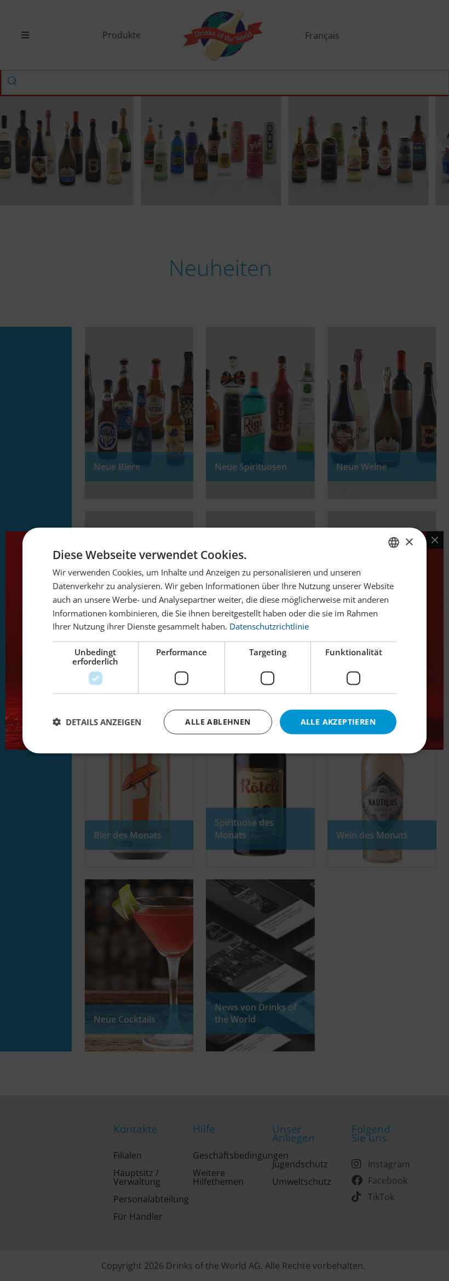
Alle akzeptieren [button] (338, 721)
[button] (97, 722)
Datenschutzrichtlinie (269, 626)
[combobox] (393, 542)
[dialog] (224, 641)
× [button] (409, 542)
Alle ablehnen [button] (217, 721)
